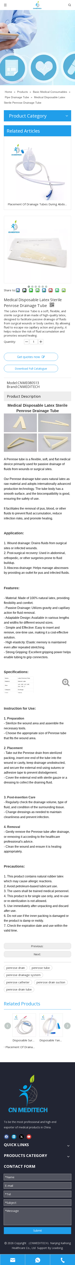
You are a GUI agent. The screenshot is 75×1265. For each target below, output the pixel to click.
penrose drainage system (23, 975)
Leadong (57, 1248)
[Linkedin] (14, 1136)
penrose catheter (18, 982)
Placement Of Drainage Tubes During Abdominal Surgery (37, 204)
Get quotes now (28, 357)
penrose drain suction (51, 982)
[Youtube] (29, 1136)
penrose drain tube (19, 989)
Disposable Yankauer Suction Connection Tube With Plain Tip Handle (50, 1040)
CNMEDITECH (39, 1243)
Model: (12, 383)
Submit (37, 1230)
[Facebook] (6, 1136)
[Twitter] (21, 1136)
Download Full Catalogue (31, 368)
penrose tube (41, 968)
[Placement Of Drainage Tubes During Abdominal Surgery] (37, 170)
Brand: (12, 387)
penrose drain (15, 968)
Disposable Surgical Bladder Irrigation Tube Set (24, 1040)
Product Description (24, 396)
